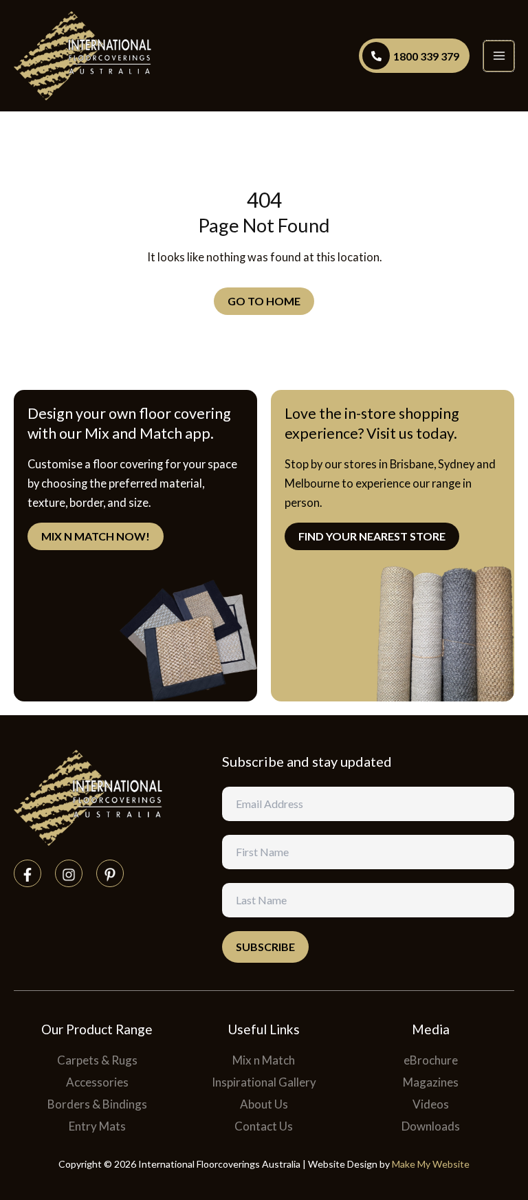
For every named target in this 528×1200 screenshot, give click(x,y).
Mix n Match (263, 1060)
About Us (264, 1104)
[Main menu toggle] (498, 56)
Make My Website (431, 1164)
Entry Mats (97, 1126)
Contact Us (263, 1126)
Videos (430, 1104)
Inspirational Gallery (264, 1082)
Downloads (431, 1126)
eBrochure (431, 1060)
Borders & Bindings (97, 1104)
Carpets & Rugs (97, 1060)
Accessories (97, 1082)
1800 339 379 (426, 56)
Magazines (431, 1082)
